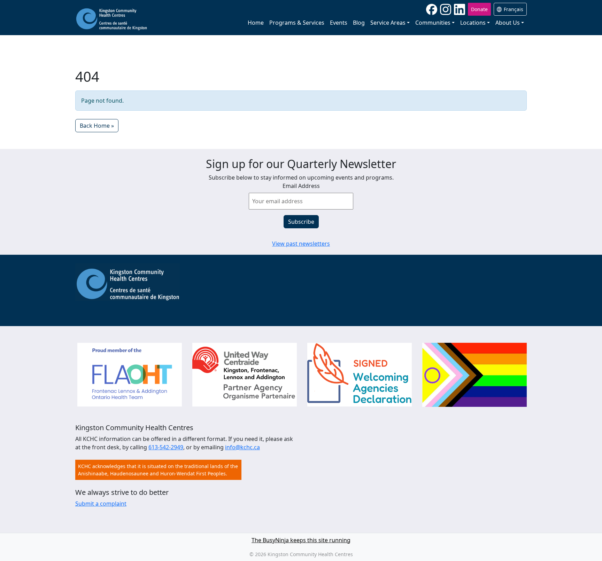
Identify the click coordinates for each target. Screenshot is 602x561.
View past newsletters (301, 243)
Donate (479, 9)
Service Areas (388, 22)
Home (256, 22)
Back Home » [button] (97, 125)
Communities (432, 22)
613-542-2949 (165, 447)
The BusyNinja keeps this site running (301, 540)
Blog (359, 22)
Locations (473, 22)
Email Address (301, 186)
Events (338, 22)
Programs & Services (296, 22)
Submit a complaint (100, 503)
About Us (507, 22)
